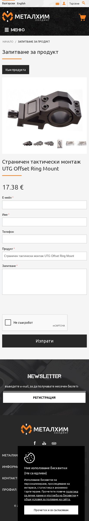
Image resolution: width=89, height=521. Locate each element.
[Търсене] (83, 3)
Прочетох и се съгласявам (51, 510)
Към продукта (16, 70)
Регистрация (44, 397)
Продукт (7, 248)
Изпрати (45, 340)
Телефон (8, 231)
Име (5, 214)
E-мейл (7, 197)
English (21, 3)
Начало (8, 41)
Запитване (9, 266)
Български (8, 3)
